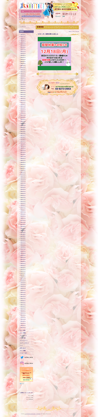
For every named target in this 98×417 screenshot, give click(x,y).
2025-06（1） (23, 57)
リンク (21, 345)
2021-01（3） (23, 152)
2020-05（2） (23, 164)
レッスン (22, 29)
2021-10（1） (23, 135)
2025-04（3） (23, 61)
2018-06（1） (23, 209)
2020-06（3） (23, 162)
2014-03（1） (23, 286)
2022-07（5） (23, 121)
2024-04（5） (23, 86)
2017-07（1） (23, 230)
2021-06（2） (23, 143)
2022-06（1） (23, 123)
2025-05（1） (23, 59)
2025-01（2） (23, 67)
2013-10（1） (23, 296)
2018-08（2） (23, 205)
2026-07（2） (23, 36)
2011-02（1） (23, 325)
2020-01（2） (23, 172)
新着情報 (22, 31)
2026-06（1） (23, 38)
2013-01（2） (23, 302)
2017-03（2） (23, 238)
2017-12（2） (23, 220)
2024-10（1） (23, 73)
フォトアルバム (23, 335)
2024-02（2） (23, 90)
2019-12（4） (23, 174)
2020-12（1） (23, 154)
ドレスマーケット (24, 340)
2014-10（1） (23, 275)
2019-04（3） (23, 189)
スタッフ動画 (23, 332)
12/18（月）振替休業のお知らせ (48, 34)
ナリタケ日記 (23, 337)
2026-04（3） (23, 40)
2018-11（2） (23, 199)
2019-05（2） (23, 187)
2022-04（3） (23, 125)
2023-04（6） (23, 106)
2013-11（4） (23, 294)
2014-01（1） (23, 290)
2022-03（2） (23, 127)
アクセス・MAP (23, 353)
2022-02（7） (23, 129)
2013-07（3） (23, 298)
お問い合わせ (23, 348)
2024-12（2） (23, 69)
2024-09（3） (23, 75)
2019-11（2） (23, 176)
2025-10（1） (23, 51)
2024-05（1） (23, 84)
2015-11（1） (23, 257)
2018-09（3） (23, 203)
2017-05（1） (23, 234)
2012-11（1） (23, 304)
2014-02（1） (23, 288)
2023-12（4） (23, 94)
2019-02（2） (23, 193)
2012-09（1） (23, 306)
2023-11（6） (23, 96)
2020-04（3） (23, 166)
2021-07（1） (23, 141)
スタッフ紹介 (23, 330)
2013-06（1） (23, 300)
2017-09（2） (23, 226)
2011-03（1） (23, 323)
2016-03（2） (23, 253)
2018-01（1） (23, 218)
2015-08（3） (23, 261)
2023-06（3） (23, 104)
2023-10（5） (23, 98)
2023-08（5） (23, 100)
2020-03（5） (23, 168)
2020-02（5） (23, 170)
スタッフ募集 (23, 350)
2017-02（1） (23, 240)
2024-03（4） (23, 88)
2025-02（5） (23, 65)
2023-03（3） (23, 108)
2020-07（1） (23, 160)
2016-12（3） (23, 242)
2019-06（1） (23, 185)
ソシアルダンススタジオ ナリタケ (32, 413)
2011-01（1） (23, 327)
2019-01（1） (23, 195)
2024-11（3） (23, 71)
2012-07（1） (23, 308)
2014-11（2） (23, 273)
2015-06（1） (23, 263)
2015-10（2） (23, 259)
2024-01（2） (23, 92)
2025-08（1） (23, 55)
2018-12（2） (23, 197)
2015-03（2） (23, 267)
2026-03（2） (23, 42)
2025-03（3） (23, 63)
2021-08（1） (23, 139)
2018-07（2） (23, 207)
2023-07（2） (23, 102)
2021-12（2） (23, 131)
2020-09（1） (23, 158)
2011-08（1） (23, 321)
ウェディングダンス (24, 343)
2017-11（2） (23, 222)
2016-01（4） (23, 255)
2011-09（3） (23, 319)
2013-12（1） (23, 292)
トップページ (23, 26)
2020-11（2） (23, 156)
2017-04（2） (23, 236)
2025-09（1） (23, 53)
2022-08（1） (23, 119)
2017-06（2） (23, 232)
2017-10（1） (23, 224)
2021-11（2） (23, 133)
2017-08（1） (23, 228)
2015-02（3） (23, 269)
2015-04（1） (23, 265)
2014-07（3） (23, 277)
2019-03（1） (23, 191)
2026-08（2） (23, 34)
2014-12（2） (23, 271)
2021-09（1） (23, 137)
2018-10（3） (23, 201)
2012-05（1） (23, 310)
